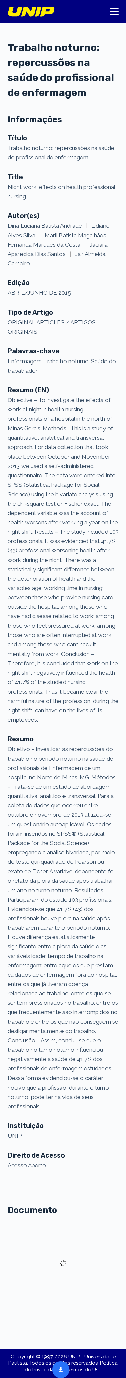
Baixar (58, 1368)
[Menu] (114, 11)
